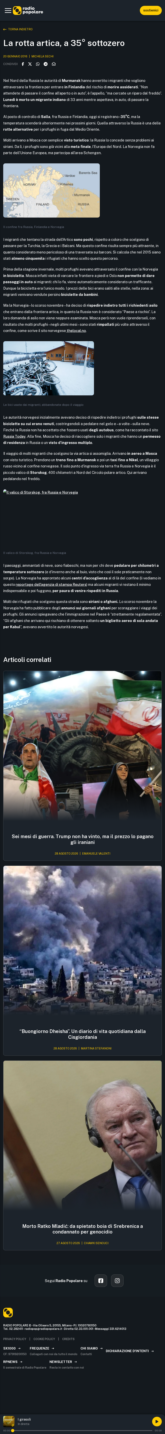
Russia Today (14, 436)
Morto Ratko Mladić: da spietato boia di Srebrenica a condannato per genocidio (82, 1229)
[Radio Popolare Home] (28, 10)
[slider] (12, 1430)
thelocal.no (76, 331)
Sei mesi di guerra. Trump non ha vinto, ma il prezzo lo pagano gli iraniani (83, 839)
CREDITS (68, 1339)
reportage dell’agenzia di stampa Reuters (51, 584)
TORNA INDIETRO (20, 29)
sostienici (150, 10)
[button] (8, 10)
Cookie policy (44, 1339)
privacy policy (14, 1339)
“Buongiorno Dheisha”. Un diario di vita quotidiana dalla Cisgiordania (83, 1034)
